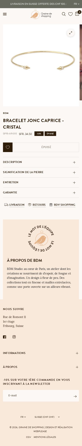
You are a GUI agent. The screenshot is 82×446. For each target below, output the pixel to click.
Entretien (11, 182)
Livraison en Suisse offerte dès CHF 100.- (38, 4)
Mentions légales (45, 437)
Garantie (10, 192)
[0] (76, 14)
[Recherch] (64, 14)
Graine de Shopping (31, 427)
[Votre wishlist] (70, 14)
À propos (10, 367)
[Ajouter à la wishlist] (8, 147)
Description (12, 162)
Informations (14, 353)
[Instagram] (17, 337)
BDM (6, 113)
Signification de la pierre (23, 172)
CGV (28, 437)
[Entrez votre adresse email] (75, 396)
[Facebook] (7, 337)
